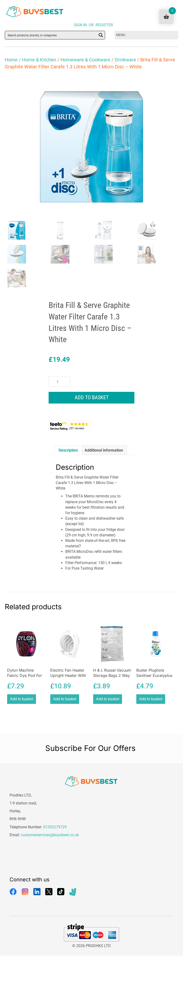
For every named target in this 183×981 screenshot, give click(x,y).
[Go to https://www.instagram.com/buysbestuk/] (25, 891)
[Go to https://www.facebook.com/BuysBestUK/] (13, 891)
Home (11, 60)
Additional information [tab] (104, 450)
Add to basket (92, 397)
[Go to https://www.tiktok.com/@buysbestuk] (60, 891)
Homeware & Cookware (85, 60)
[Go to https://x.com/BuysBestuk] (48, 891)
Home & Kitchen (39, 60)
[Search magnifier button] (101, 35)
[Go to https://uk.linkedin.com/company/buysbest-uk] (37, 891)
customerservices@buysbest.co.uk (50, 835)
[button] (170, 83)
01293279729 (55, 827)
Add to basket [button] (21, 699)
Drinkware (125, 60)
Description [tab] (68, 450)
